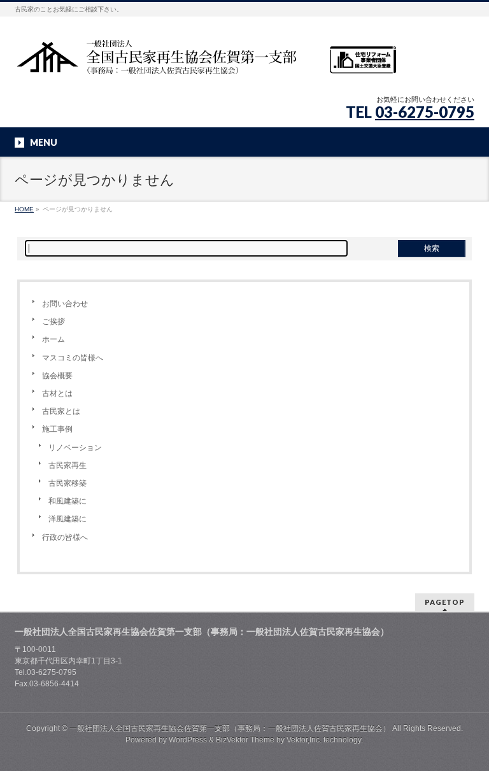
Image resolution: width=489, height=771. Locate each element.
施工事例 (57, 429)
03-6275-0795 (424, 112)
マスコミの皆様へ (72, 357)
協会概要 (57, 375)
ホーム (53, 339)
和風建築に (67, 501)
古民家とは (61, 411)
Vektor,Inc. (304, 739)
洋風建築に (67, 518)
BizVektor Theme (245, 739)
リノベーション (75, 447)
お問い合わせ (65, 303)
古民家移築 (67, 483)
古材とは (57, 393)
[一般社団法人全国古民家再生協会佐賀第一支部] (206, 61)
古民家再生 (67, 465)
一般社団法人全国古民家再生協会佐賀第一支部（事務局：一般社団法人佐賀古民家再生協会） (229, 728)
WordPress (188, 739)
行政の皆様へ (65, 537)
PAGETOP (445, 602)
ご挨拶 (53, 321)
